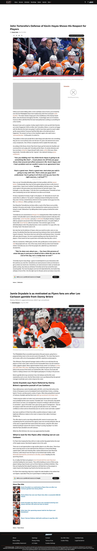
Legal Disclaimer (79, 540)
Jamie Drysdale (25, 218)
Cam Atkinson (19, 202)
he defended (39, 218)
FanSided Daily (79, 538)
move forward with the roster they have (44, 460)
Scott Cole (15, 32)
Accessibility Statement (19, 543)
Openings (34, 538)
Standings (33, 2)
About (14, 538)
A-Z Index (34, 543)
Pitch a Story (16, 540)
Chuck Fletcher (23, 223)
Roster (39, 2)
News (16, 2)
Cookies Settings (50, 543)
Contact (47, 538)
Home (14, 282)
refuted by (24, 150)
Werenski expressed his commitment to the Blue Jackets (29, 454)
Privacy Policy (36, 540)
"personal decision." (18, 135)
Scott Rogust (16, 302)
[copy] (22, 36)
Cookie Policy (64, 540)
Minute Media (11, 547)
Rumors (21, 2)
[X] (85, 2)
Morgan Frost (36, 214)
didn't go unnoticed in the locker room (47, 395)
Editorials (20, 282)
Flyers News (21, 527)
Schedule (26, 2)
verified (46, 150)
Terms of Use (49, 540)
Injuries (44, 2)
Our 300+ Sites (65, 538)
